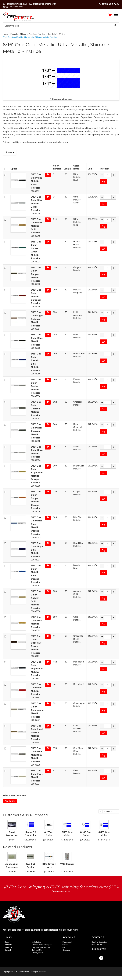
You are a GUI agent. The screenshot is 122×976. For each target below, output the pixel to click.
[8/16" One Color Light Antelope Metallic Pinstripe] (19, 318)
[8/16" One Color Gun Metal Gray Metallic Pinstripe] (19, 754)
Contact (7, 950)
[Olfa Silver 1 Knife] (48, 856)
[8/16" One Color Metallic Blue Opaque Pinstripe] (19, 571)
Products (8, 944)
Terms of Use (37, 950)
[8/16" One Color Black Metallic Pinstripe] (19, 340)
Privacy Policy (37, 952)
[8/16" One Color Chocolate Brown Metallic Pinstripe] (19, 642)
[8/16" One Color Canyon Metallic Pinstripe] (19, 273)
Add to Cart (10, 800)
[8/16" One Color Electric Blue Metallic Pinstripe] (19, 359)
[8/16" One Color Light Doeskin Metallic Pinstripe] (19, 731)
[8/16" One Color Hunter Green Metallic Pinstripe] (19, 247)
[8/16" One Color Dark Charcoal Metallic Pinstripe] (19, 430)
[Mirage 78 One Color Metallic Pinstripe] (30, 824)
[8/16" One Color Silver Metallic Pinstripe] (19, 452)
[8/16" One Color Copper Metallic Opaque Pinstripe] (19, 497)
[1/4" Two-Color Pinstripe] (48, 824)
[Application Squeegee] (11, 856)
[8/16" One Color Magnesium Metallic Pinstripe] (19, 667)
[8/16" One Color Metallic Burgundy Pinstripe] (19, 295)
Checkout (66, 950)
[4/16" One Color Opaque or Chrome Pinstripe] (104, 824)
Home (6, 942)
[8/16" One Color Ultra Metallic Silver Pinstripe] (19, 202)
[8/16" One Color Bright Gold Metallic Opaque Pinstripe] (19, 471)
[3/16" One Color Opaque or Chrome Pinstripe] (67, 824)
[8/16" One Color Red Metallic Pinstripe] (19, 690)
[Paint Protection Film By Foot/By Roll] (11, 824)
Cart (64, 947)
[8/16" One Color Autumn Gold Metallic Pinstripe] (19, 597)
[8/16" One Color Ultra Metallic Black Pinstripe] (19, 180)
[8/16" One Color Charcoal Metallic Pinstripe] (19, 407)
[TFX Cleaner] (67, 856)
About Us (8, 947)
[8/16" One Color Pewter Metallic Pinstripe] (19, 385)
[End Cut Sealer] (30, 856)
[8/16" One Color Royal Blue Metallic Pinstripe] (19, 549)
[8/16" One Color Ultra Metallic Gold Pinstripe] (19, 225)
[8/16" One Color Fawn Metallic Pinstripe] (19, 776)
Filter (9, 152)
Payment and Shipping (41, 947)
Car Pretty (22, 16)
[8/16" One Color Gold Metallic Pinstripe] (19, 622)
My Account (67, 942)
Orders (65, 944)
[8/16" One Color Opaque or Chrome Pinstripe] (85, 824)
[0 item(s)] (110, 14)
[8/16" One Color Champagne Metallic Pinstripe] (19, 709)
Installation (36, 942)
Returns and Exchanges (41, 944)
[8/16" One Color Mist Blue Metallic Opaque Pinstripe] (19, 523)
